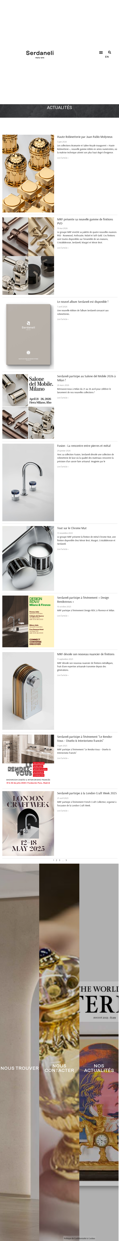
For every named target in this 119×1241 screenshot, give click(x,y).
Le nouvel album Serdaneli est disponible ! (82, 302)
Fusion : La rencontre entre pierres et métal (83, 446)
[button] (101, 52)
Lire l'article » (63, 157)
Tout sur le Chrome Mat (72, 528)
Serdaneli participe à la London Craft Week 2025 (87, 793)
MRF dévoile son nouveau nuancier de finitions (85, 654)
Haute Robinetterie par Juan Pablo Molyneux (84, 137)
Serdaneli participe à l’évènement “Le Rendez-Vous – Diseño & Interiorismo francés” (85, 739)
